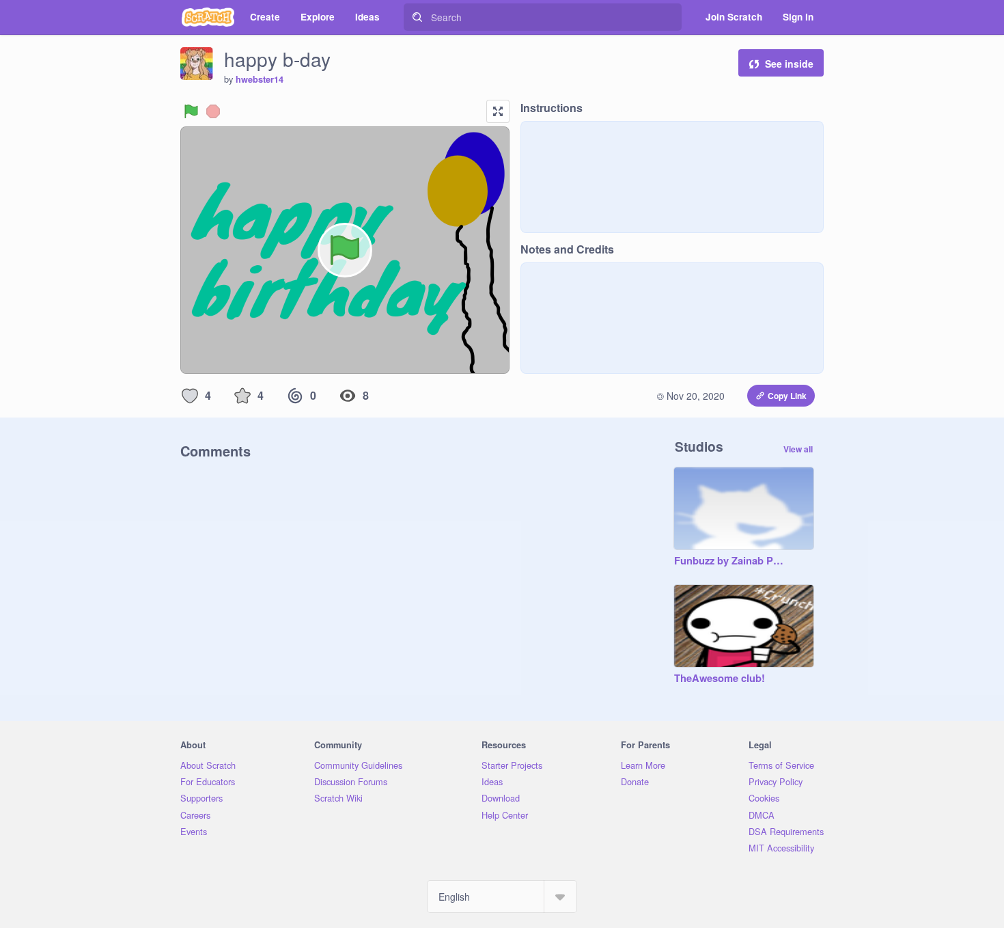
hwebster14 (259, 79)
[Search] (417, 17)
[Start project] (191, 111)
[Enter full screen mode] (498, 111)
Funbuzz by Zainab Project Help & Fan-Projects (730, 561)
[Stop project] (213, 111)
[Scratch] (208, 17)
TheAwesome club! (719, 678)
